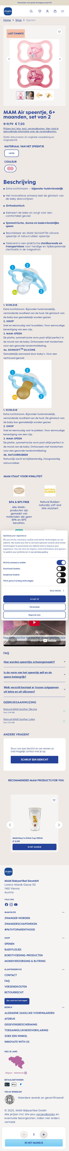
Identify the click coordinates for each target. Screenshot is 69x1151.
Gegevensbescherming (20, 1024)
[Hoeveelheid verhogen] (43, 1134)
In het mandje (34, 1142)
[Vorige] (9, 59)
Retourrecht (14, 992)
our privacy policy (39, 552)
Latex (11, 153)
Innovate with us (16, 1041)
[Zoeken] (31, 11)
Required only (34, 615)
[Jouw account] (47, 11)
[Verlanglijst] (40, 11)
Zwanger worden (17, 918)
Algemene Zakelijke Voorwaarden (29, 1013)
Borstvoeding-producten (23, 955)
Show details (55, 591)
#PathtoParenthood (19, 929)
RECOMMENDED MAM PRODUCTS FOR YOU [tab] (36, 780)
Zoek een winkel (15, 1036)
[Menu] (62, 11)
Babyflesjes (12, 949)
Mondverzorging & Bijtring (25, 961)
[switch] (61, 568)
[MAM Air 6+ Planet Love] (34, 64)
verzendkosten (45, 1114)
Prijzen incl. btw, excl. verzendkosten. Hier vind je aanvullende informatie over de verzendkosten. (31, 130)
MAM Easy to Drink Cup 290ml (28, 838)
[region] (34, 65)
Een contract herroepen (17, 1000)
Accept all (34, 599)
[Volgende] (60, 59)
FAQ (7, 980)
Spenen (9, 943)
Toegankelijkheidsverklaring (26, 1030)
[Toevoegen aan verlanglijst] (59, 31)
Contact (10, 975)
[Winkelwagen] (55, 11)
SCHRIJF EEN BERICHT (34, 759)
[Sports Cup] (34, 819)
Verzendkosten (15, 986)
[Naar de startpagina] (8, 11)
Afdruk (9, 1018)
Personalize (34, 607)
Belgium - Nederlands (14, 1073)
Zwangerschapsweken (20, 923)
